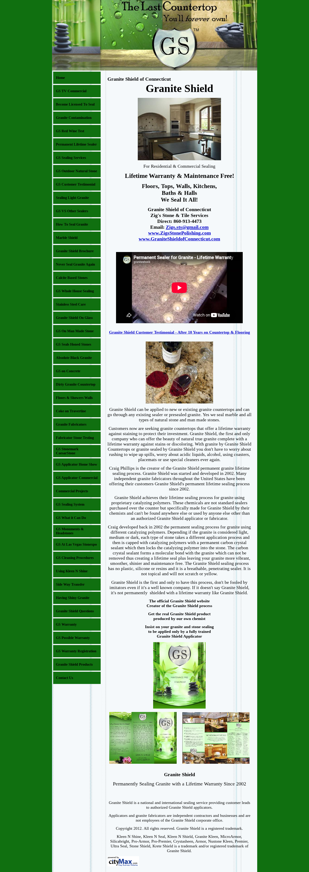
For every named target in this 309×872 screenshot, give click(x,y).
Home (60, 78)
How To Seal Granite (72, 224)
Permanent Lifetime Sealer (76, 144)
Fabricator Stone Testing (75, 438)
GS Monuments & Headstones (70, 531)
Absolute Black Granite (74, 358)
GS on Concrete (68, 371)
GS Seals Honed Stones (73, 344)
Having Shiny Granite (72, 598)
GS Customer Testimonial (75, 184)
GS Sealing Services (71, 158)
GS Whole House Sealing (75, 291)
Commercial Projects (72, 491)
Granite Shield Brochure (75, 251)
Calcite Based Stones (72, 278)
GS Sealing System (70, 504)
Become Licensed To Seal (75, 104)
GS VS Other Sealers (72, 211)
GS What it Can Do (71, 518)
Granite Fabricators (71, 424)
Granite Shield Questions (75, 611)
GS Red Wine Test (70, 131)
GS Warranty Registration (76, 651)
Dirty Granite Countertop (75, 384)
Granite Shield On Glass (74, 318)
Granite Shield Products (74, 664)
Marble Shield (67, 238)
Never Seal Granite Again (75, 264)
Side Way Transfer (70, 584)
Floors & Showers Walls (74, 398)
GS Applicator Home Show (76, 464)
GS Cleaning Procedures (75, 558)
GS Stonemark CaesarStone (67, 451)
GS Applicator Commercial (76, 478)
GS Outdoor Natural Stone (76, 171)
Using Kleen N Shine (72, 571)
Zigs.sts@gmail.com (187, 227)
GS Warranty (66, 624)
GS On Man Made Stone (75, 331)
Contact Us (64, 678)
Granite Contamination (74, 118)
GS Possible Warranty (73, 638)
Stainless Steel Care (71, 304)
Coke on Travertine (71, 411)
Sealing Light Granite (72, 198)
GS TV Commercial (71, 91)
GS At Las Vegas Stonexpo (76, 544)
